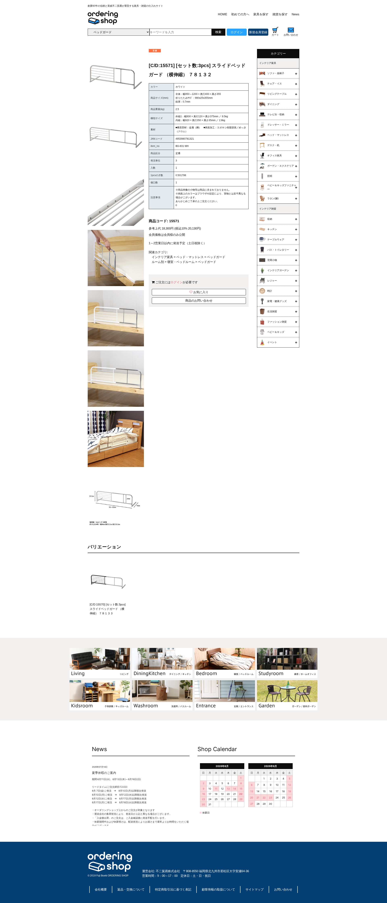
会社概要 (101, 889)
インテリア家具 (162, 257)
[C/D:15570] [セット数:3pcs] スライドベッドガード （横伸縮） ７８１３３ (108, 609)
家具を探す (260, 14)
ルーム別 (158, 262)
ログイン (237, 32)
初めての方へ (240, 14)
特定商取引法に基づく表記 (173, 889)
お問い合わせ (283, 889)
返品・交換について (131, 889)
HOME (222, 14)
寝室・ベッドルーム (181, 262)
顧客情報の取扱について (218, 889)
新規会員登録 (258, 32)
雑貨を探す (280, 14)
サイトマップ (255, 889)
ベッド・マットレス (190, 257)
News (295, 14)
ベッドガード (216, 257)
